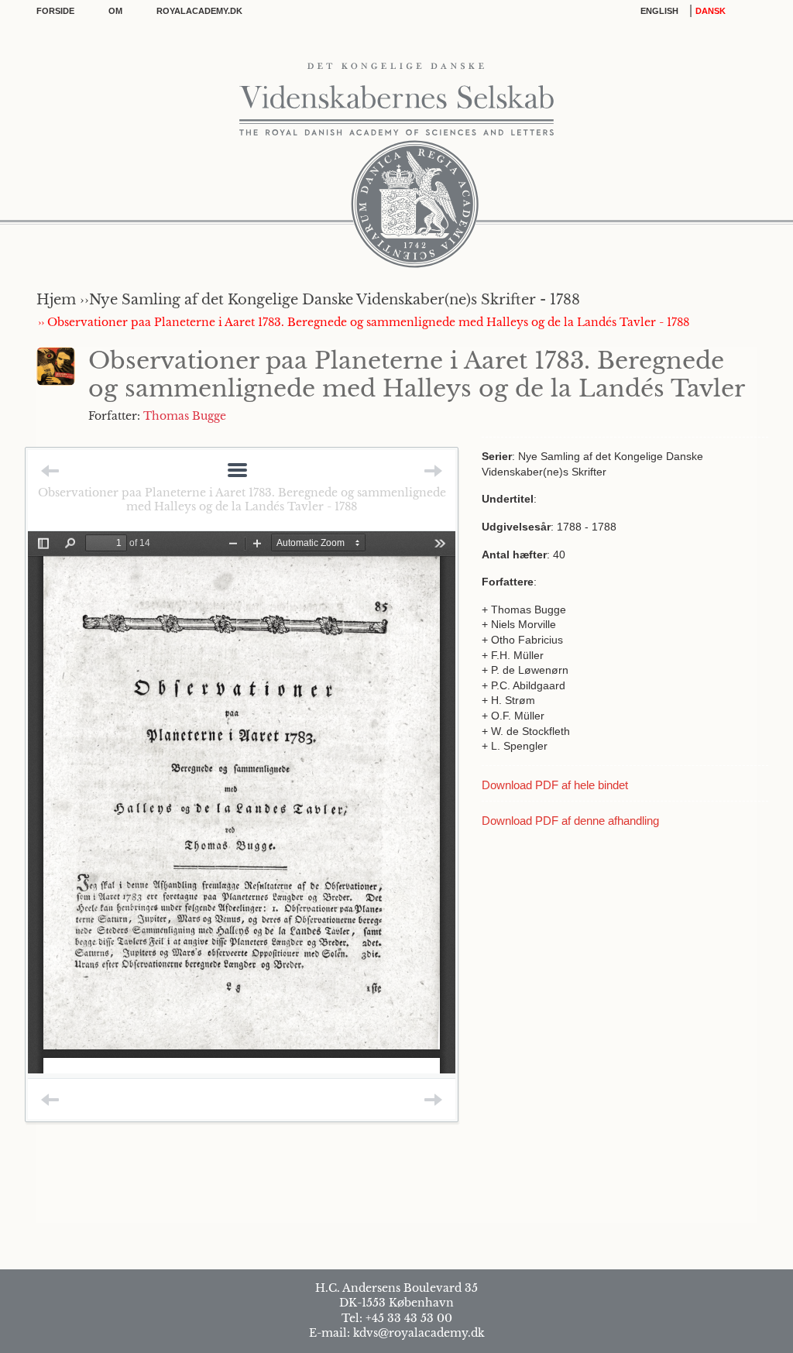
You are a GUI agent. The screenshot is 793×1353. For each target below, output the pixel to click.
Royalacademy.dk (199, 10)
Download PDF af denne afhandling (570, 820)
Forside (55, 10)
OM (115, 10)
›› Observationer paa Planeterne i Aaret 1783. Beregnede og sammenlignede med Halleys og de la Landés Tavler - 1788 (363, 322)
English (659, 10)
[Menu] (237, 471)
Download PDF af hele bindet (555, 785)
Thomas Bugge (184, 416)
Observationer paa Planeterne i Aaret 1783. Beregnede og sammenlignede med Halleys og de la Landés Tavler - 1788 (242, 499)
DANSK (710, 10)
